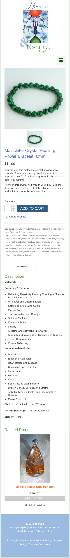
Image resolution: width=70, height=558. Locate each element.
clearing (59, 239)
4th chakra (22, 235)
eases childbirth (43, 242)
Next (62, 471)
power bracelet (33, 248)
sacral (43, 248)
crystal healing (10, 242)
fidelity (30, 245)
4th (15, 235)
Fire (35, 245)
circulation (50, 239)
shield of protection (32, 252)
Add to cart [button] (35, 498)
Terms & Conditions (39, 544)
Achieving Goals (40, 235)
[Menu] (61, 60)
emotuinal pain (20, 245)
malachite (21, 248)
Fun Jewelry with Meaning (26, 229)
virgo (13, 255)
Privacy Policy (15, 540)
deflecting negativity (26, 242)
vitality (19, 255)
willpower (27, 255)
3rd (11, 235)
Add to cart (32, 208)
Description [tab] (21, 267)
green (40, 245)
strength (45, 252)
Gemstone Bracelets (48, 229)
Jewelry (61, 229)
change (42, 239)
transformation (56, 252)
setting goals (17, 252)
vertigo (7, 255)
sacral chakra (53, 248)
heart (46, 245)
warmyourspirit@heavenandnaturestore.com (35, 527)
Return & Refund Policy (38, 540)
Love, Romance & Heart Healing (18, 232)
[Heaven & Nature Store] (35, 27)
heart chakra (55, 245)
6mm (30, 235)
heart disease (10, 248)
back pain (17, 239)
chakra (35, 239)
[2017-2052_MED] (35, 139)
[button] (15, 216)
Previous (7, 471)
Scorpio (7, 252)
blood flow (26, 239)
